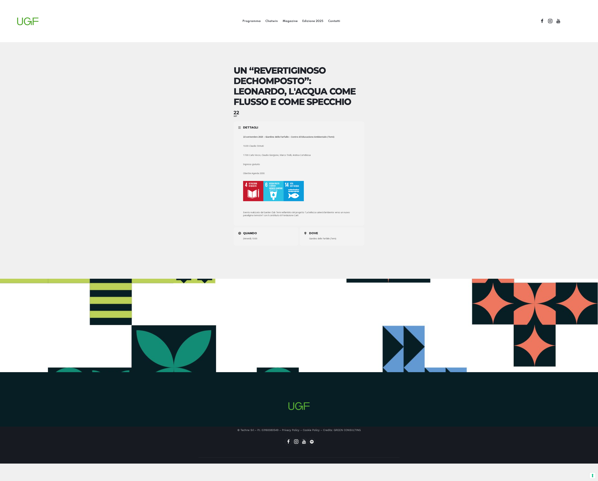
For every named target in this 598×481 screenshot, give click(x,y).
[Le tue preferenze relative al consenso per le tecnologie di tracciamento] (593, 476)
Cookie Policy (311, 430)
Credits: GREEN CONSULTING (342, 430)
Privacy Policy (290, 430)
